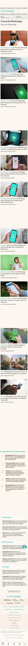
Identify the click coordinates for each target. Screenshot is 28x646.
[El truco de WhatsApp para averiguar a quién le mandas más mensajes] (14, 335)
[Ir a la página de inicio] (8, 11)
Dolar (8, 644)
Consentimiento (14, 625)
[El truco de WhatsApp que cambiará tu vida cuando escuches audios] (14, 262)
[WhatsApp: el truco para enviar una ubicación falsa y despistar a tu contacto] (14, 362)
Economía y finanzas (15, 14)
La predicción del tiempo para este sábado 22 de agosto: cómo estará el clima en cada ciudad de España (16, 480)
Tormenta (2, 8)
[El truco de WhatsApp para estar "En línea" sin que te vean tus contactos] (14, 289)
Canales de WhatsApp (14, 606)
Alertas (19, 644)
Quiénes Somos (8, 609)
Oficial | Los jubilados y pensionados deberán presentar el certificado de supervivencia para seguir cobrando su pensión (15, 473)
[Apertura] (7, 600)
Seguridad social (10, 8)
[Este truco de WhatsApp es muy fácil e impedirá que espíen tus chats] (14, 138)
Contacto (5, 606)
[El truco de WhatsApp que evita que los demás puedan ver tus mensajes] (14, 91)
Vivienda (24, 8)
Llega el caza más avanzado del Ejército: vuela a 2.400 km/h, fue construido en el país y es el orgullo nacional (15, 465)
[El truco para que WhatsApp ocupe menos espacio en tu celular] (14, 65)
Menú (3, 644)
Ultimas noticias (4, 14)
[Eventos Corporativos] (15, 600)
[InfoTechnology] (18, 603)
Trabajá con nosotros (14, 612)
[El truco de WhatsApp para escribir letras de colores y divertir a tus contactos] (14, 162)
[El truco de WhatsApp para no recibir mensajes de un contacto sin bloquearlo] (14, 236)
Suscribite (22, 606)
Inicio (14, 644)
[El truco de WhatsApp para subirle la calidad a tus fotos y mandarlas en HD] (14, 38)
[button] (25, 547)
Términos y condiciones (14, 620)
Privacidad (14, 622)
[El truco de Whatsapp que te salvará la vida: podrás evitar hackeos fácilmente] (14, 189)
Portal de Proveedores (18, 609)
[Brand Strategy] (22, 600)
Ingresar (25, 644)
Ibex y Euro (24, 14)
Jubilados (18, 8)
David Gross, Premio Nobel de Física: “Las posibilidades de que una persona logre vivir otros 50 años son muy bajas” (15, 457)
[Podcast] (10, 603)
